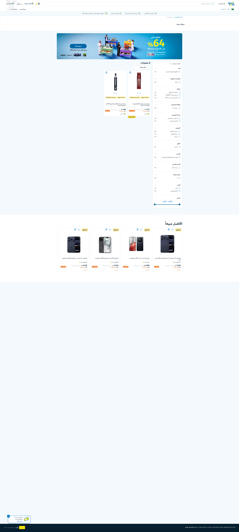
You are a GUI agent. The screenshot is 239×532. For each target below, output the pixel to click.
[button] (11, 527)
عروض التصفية (174, 131)
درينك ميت (175, 108)
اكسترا (176, 147)
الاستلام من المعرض (173, 118)
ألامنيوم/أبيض (174, 191)
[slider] (179, 204)
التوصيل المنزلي (174, 121)
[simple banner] (231, 3)
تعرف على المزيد (189, 527)
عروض (176, 136)
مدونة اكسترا (23, 9)
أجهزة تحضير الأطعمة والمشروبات (170, 157)
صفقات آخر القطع (173, 92)
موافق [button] (22, 527)
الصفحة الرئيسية (178, 17)
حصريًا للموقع (174, 134)
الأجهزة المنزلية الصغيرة (172, 71)
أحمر (177, 188)
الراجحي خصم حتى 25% (171, 97)
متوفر (176, 82)
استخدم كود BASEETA (172, 95)
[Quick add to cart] (130, 72)
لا (177, 178)
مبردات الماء (175, 167)
